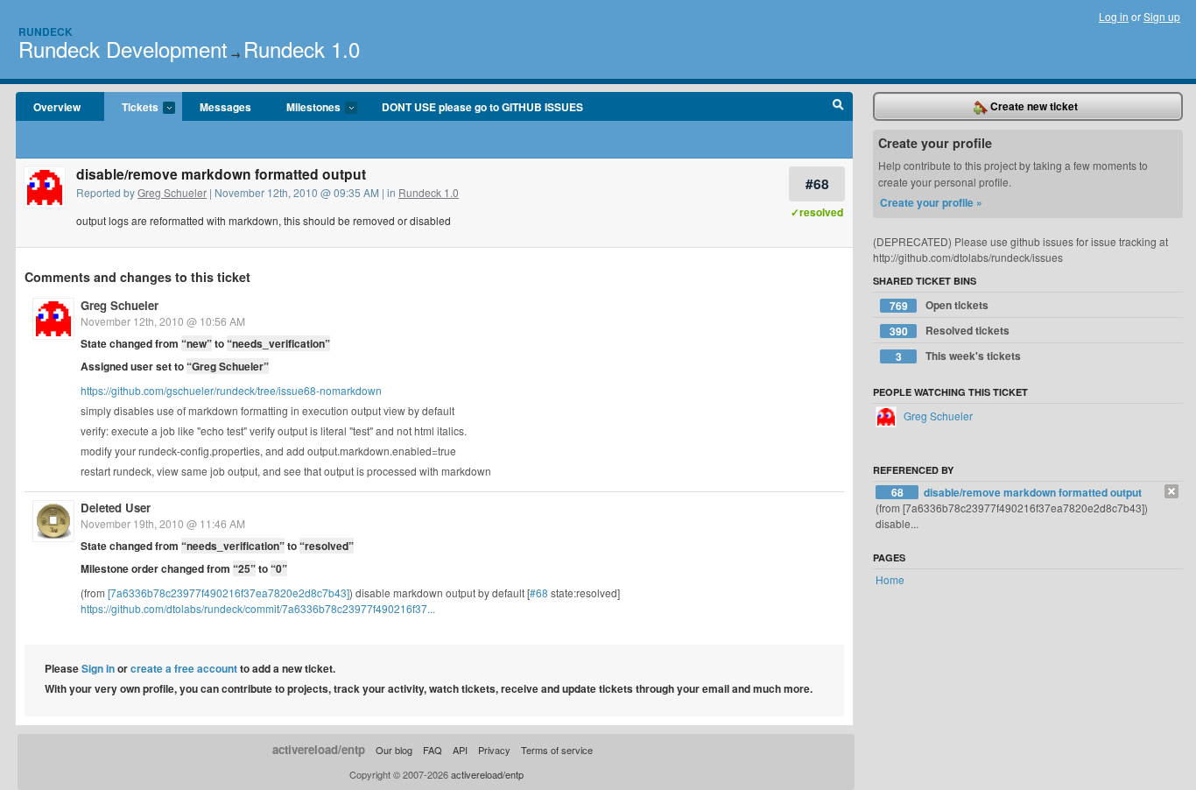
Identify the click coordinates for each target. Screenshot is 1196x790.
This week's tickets (959, 356)
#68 (817, 183)
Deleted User (116, 507)
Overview (57, 107)
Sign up (1161, 16)
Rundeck (45, 31)
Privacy (494, 750)
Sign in (98, 668)
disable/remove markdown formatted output (1033, 492)
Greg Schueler (172, 192)
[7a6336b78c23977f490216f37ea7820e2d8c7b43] (228, 592)
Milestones (305, 107)
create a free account (183, 668)
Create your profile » (931, 202)
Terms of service (557, 750)
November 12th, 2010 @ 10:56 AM (163, 321)
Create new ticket (1033, 106)
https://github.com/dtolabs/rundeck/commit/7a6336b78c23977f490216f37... (258, 608)
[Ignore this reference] (1171, 491)
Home (890, 579)
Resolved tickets (950, 330)
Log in (1114, 16)
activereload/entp (318, 749)
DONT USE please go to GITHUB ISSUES (482, 107)
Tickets (131, 107)
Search (838, 107)
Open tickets (939, 305)
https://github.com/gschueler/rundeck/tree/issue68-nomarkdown (231, 390)
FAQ (432, 750)
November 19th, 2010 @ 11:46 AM (163, 523)
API (460, 750)
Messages (225, 107)
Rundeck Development (123, 48)
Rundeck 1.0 (301, 48)
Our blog (394, 750)
